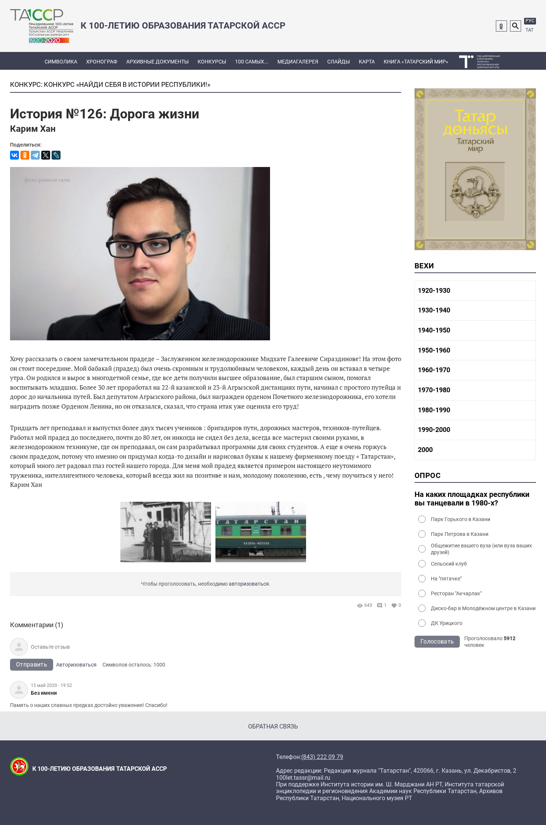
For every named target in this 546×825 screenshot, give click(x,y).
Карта (367, 62)
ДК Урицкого (446, 623)
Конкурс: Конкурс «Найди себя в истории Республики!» (110, 84)
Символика (61, 62)
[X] (45, 155)
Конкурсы (212, 62)
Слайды (338, 62)
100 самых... (252, 62)
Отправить (31, 664)
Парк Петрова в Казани (459, 534)
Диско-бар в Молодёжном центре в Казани (483, 608)
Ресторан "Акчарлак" (456, 593)
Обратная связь (273, 726)
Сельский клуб (449, 564)
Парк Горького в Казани (460, 519)
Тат (529, 30)
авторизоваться (249, 584)
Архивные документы (157, 62)
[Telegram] (35, 155)
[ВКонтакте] (14, 155)
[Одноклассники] (24, 155)
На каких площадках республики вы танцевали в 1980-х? (472, 498)
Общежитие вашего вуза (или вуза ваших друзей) (481, 549)
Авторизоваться (76, 665)
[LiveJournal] (56, 155)
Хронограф (101, 62)
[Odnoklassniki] (501, 26)
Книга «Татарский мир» (416, 62)
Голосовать (437, 641)
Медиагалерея (297, 62)
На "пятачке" (446, 579)
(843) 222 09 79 (322, 757)
